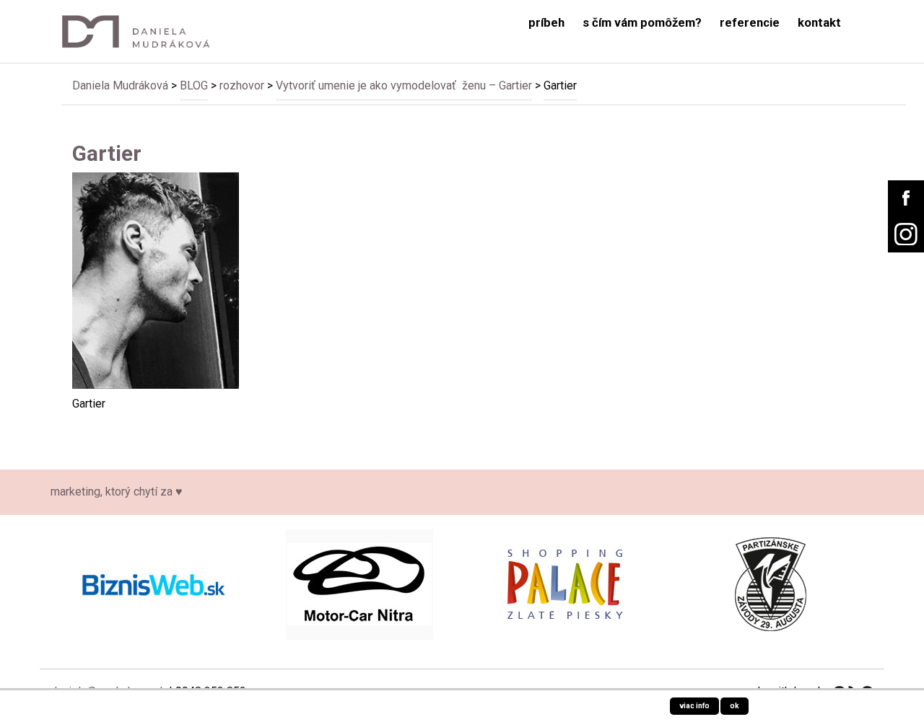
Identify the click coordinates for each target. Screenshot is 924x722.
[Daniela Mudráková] (145, 31)
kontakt (819, 23)
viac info (694, 706)
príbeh (546, 23)
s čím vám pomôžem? (642, 23)
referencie (750, 23)
